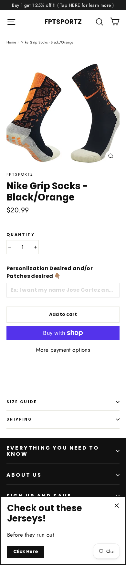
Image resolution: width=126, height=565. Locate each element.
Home (11, 42)
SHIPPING (19, 419)
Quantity (20, 234)
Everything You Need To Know (52, 451)
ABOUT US (24, 475)
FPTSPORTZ (63, 21)
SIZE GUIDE (21, 401)
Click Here (25, 551)
